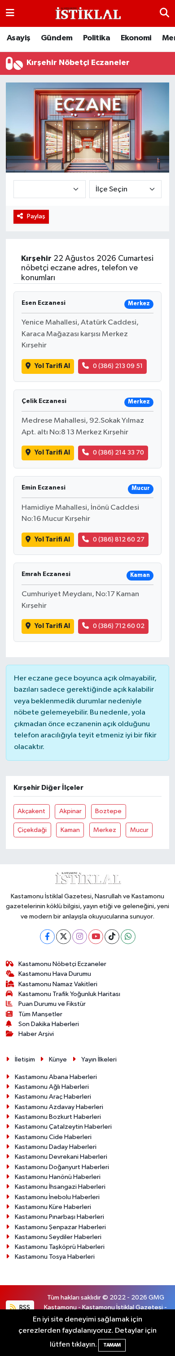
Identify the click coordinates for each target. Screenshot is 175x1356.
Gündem (56, 38)
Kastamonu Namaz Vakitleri (57, 984)
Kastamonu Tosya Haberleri (55, 1256)
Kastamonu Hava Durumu (54, 973)
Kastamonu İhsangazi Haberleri (60, 1186)
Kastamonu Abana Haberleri (56, 1077)
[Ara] (164, 13)
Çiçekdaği (32, 830)
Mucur (139, 830)
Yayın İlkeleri (99, 1059)
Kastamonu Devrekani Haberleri (61, 1156)
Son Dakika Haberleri (48, 1024)
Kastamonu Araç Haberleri (53, 1096)
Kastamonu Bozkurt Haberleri (58, 1116)
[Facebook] (47, 936)
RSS (24, 1307)
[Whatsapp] (128, 936)
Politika (96, 38)
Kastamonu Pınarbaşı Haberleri (59, 1216)
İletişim (25, 1059)
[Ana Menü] (10, 13)
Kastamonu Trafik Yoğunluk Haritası (69, 994)
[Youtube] (95, 936)
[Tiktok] (112, 936)
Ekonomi (136, 38)
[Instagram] (79, 936)
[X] (63, 936)
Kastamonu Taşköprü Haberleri (60, 1246)
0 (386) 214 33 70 (118, 452)
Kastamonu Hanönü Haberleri (58, 1177)
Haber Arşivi (36, 1034)
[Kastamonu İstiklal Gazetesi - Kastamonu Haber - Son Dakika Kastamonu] (87, 13)
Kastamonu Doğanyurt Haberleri (62, 1167)
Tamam (112, 1345)
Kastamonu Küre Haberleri (53, 1207)
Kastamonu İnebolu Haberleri (57, 1197)
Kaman (70, 830)
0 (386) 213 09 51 (118, 366)
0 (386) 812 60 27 (118, 539)
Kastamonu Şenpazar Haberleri (60, 1227)
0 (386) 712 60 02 (118, 626)
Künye (58, 1059)
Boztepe (108, 811)
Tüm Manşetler (40, 1014)
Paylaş (36, 216)
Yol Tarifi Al (52, 366)
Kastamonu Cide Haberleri (53, 1137)
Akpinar (70, 811)
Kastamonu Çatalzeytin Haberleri (63, 1126)
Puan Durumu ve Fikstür (52, 1004)
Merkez (104, 830)
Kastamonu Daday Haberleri (55, 1147)
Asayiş (18, 38)
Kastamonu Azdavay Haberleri (59, 1107)
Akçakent (31, 811)
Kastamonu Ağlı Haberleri (52, 1086)
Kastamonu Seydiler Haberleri (58, 1237)
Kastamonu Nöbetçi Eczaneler (62, 964)
